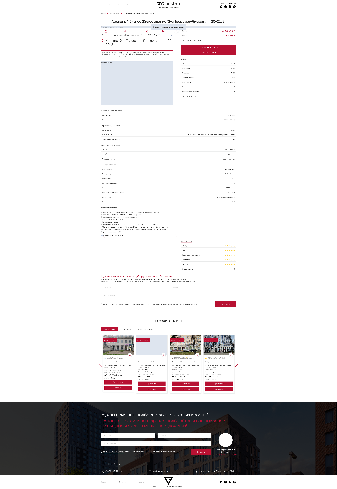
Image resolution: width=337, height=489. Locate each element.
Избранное (131, 5)
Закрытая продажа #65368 (146, 362)
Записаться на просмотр (208, 47)
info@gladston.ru (160, 471)
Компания (141, 482)
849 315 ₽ (230, 36)
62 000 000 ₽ (228, 31)
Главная (104, 482)
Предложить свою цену (192, 40)
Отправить (226, 304)
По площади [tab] (109, 329)
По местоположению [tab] (145, 329)
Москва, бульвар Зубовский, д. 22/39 (217, 471)
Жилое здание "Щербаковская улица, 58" (184, 362)
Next (176, 235)
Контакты (110, 464)
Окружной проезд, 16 (110, 362)
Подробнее (118, 388)
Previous (104, 235)
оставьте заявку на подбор (148, 54)
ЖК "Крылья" (208, 362)
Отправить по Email (208, 52)
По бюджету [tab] (126, 329)
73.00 (233, 73)
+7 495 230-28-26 (227, 3)
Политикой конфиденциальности (186, 304)
